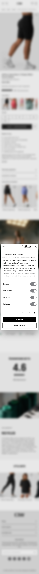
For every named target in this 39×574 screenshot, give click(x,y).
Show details (27, 313)
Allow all (19, 319)
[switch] (33, 291)
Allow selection (19, 326)
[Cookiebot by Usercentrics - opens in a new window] (23, 246)
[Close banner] (36, 247)
